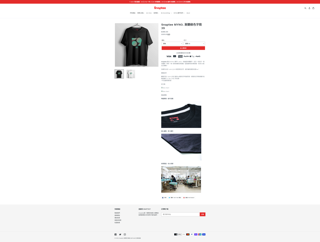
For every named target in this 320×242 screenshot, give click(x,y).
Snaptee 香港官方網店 (124, 238)
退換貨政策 (118, 220)
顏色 (163, 40)
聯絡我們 (117, 213)
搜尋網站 (117, 215)
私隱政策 (117, 222)
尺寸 (185, 40)
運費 (169, 34)
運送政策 (117, 218)
